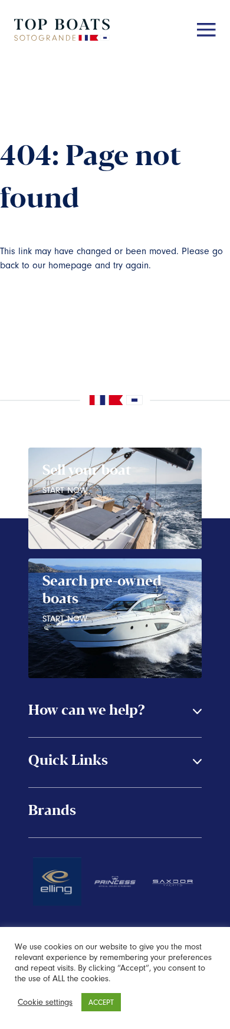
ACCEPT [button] (101, 1002)
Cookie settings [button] (45, 1002)
